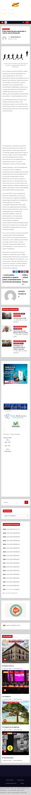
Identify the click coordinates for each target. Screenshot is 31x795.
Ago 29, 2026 (7, 668)
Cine (5, 733)
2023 (4, 541)
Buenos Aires (8, 438)
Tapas (23, 313)
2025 (4, 533)
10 (16, 533)
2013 (4, 578)
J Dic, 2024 (18, 351)
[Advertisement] (15, 128)
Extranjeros (17, 313)
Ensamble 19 (20, 780)
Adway (22, 783)
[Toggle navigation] (6, 22)
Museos (16, 641)
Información (6, 29)
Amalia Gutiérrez (16, 37)
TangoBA (17, 672)
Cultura (6, 641)
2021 (4, 548)
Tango (22, 672)
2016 (4, 567)
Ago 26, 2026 (7, 760)
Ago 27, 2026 (7, 730)
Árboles (16, 702)
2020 (4, 552)
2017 (4, 563)
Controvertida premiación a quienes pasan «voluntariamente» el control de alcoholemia (11, 278)
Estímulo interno (8, 666)
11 (17, 533)
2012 (4, 582)
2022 (4, 544)
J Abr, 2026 (18, 320)
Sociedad (24, 326)
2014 (4, 574)
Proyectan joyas (8, 758)
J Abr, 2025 (18, 334)
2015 (4, 571)
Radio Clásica (9, 780)
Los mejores (6, 696)
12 (19, 533)
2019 (4, 556)
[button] (23, 22)
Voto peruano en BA (19, 318)
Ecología (10, 702)
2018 (4, 559)
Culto (20, 328)
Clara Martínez (17, 668)
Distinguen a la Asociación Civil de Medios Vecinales (19, 347)
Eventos (11, 641)
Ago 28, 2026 (7, 699)
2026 (4, 529)
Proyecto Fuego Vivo (11, 783)
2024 (4, 537)
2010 (4, 589)
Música (11, 672)
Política (23, 341)
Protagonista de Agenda (10, 727)
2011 (4, 586)
